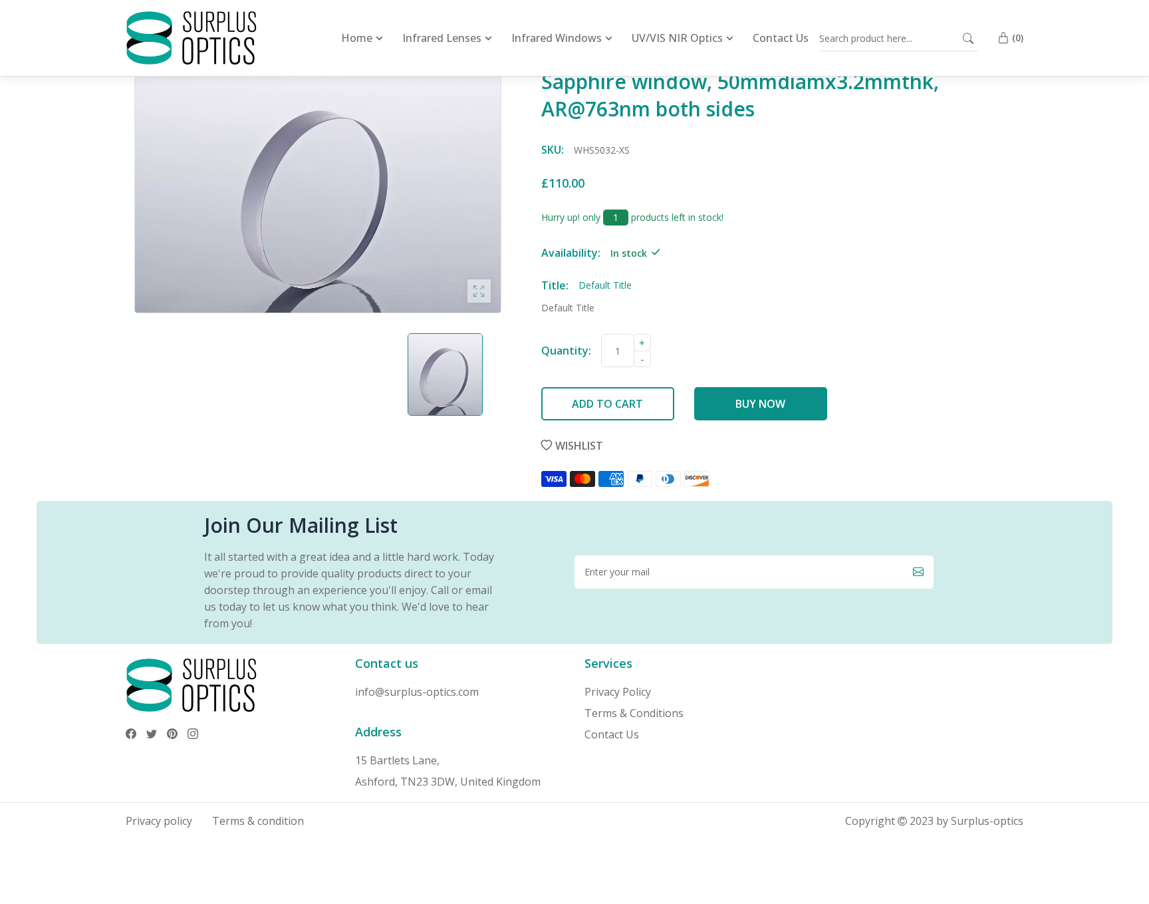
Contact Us (611, 734)
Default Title (567, 307)
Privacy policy (159, 821)
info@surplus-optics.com (417, 691)
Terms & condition (258, 821)
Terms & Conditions (634, 713)
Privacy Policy (617, 691)
